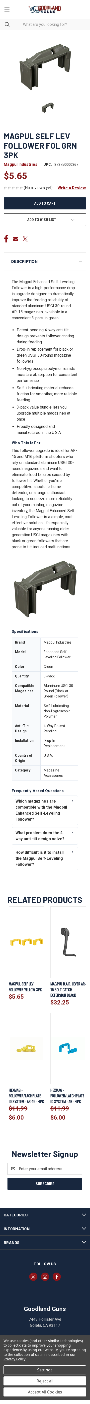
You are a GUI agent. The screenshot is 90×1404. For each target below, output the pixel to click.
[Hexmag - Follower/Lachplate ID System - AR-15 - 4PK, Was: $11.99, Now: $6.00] (26, 1048)
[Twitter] (25, 239)
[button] (70, 188)
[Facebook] (6, 239)
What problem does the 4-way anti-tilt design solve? (40, 835)
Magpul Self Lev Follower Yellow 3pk (25, 986)
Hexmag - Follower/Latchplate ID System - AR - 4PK (67, 1095)
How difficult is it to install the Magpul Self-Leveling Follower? (39, 858)
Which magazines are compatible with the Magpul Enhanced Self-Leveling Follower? (41, 810)
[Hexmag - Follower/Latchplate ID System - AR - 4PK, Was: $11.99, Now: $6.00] (68, 1048)
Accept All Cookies (45, 1392)
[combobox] (45, 24)
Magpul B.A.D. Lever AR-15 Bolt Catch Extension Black (68, 989)
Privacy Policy (14, 1359)
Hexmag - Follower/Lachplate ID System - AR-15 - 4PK (26, 1095)
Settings (45, 1370)
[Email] (15, 239)
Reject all (45, 1381)
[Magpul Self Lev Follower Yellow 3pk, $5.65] (26, 942)
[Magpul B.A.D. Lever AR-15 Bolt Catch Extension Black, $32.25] (68, 942)
